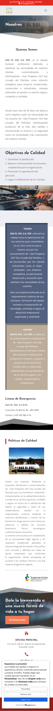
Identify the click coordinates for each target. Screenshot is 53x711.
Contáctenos (17, 620)
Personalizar (25, 689)
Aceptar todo (26, 700)
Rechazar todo (25, 694)
